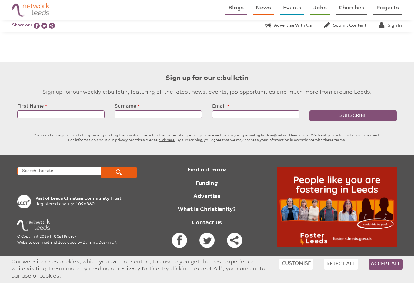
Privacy (70, 236)
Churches (351, 8)
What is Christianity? (207, 209)
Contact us (207, 223)
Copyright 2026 (35, 236)
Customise (296, 263)
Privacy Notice (140, 269)
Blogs (236, 8)
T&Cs (56, 236)
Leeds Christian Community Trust (86, 198)
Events (292, 8)
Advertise (207, 196)
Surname (125, 106)
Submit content (349, 25)
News (263, 8)
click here (167, 140)
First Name (30, 106)
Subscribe (353, 115)
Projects (387, 8)
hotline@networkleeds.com (285, 135)
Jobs (320, 8)
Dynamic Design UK (100, 243)
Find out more (207, 170)
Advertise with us (293, 25)
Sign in (395, 25)
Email (219, 106)
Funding (207, 183)
